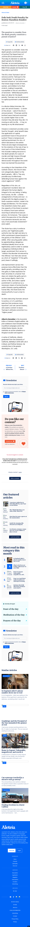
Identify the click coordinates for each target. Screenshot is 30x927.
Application (15, 875)
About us (15, 907)
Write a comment (15, 478)
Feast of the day (10, 609)
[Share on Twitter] (19, 45)
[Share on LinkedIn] (16, 45)
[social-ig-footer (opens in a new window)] (19, 897)
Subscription (15, 879)
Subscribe (5, 7)
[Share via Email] (22, 45)
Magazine (15, 877)
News (15, 859)
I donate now (9, 441)
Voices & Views (5, 12)
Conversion (6, 676)
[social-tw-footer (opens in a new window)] (16, 897)
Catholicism (6, 790)
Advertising (15, 884)
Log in (20, 472)
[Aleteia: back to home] (15, 2)
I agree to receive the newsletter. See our (15, 392)
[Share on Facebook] (13, 45)
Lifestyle (15, 861)
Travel (4, 735)
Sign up (6, 396)
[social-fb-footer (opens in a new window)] (13, 897)
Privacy (15, 921)
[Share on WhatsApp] (25, 45)
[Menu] (5, 3)
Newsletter (15, 873)
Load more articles (15, 537)
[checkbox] (3, 391)
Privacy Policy (15, 919)
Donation (15, 881)
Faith (4, 706)
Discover (15, 866)
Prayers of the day (12, 620)
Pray (24, 7)
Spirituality (15, 863)
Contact (15, 916)
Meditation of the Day (14, 615)
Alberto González (20, 23)
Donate (14, 7)
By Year (15, 891)
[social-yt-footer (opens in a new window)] (10, 897)
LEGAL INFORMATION (15, 910)
